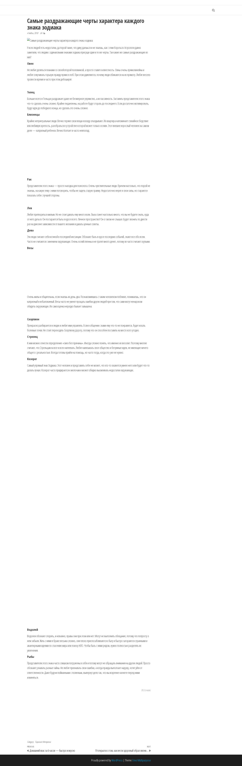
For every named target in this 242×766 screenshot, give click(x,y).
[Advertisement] (89, 155)
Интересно (47, 741)
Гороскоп (38, 741)
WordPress (117, 760)
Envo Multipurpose (142, 760)
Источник (146, 690)
